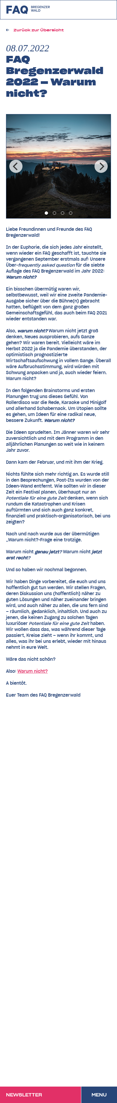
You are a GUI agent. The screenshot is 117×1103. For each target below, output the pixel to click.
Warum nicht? (32, 671)
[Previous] (15, 166)
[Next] (101, 166)
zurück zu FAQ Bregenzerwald (28, 9)
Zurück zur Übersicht (39, 30)
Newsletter (24, 1095)
